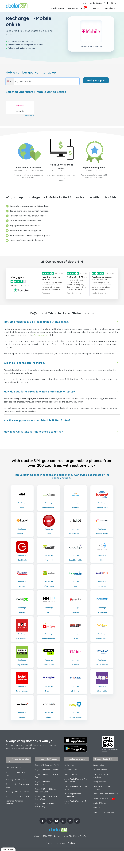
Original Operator (71, 774)
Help (84, 3)
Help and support (100, 770)
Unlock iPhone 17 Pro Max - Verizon (75, 780)
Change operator (41, 335)
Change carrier (28, 115)
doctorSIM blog (99, 803)
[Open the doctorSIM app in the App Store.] (75, 740)
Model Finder (69, 765)
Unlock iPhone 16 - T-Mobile (75, 802)
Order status (98, 765)
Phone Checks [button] (109, 8)
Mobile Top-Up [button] (57, 8)
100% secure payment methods (102, 787)
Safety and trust (99, 781)
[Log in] (107, 3)
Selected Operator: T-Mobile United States (36, 92)
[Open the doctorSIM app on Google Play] (75, 748)
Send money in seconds (28, 167)
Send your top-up (96, 80)
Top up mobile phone (94, 167)
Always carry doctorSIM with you (30, 741)
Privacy (49, 843)
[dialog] (8, 849)
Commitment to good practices (102, 775)
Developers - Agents (103, 798)
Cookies (71, 843)
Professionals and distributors (105, 794)
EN (115, 3)
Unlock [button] (96, 8)
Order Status (96, 3)
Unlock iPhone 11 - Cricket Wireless (74, 795)
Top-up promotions (14, 767)
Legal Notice (60, 843)
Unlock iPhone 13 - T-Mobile (75, 787)
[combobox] (10, 81)
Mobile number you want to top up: (31, 72)
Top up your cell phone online (61, 166)
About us (96, 807)
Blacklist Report (70, 770)
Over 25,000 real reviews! (103, 812)
